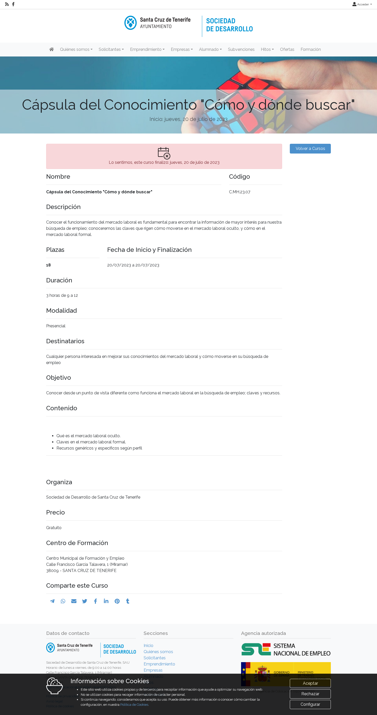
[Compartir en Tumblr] (128, 601)
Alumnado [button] (209, 49)
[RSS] (7, 4)
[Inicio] (188, 22)
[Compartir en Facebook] (95, 601)
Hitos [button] (266, 49)
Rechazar (310, 693)
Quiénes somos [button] (75, 49)
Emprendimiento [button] (146, 49)
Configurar (310, 704)
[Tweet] (84, 601)
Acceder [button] (363, 4)
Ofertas (287, 49)
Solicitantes (155, 657)
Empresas (153, 670)
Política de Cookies (134, 705)
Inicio (148, 645)
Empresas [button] (180, 49)
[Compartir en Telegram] (52, 601)
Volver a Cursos (310, 148)
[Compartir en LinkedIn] (106, 601)
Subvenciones (241, 49)
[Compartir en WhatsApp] (63, 601)
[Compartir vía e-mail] (73, 601)
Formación (311, 49)
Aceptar (310, 683)
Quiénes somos (158, 651)
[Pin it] (117, 601)
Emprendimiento (159, 664)
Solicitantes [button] (110, 49)
